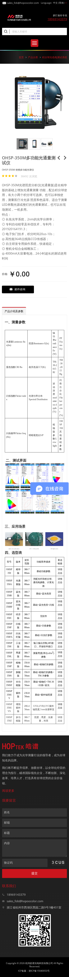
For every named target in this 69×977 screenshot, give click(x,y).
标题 (7, 833)
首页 (21, 57)
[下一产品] (65, 159)
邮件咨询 (20, 289)
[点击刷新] (58, 863)
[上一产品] (59, 159)
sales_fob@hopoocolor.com (23, 2)
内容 (7, 843)
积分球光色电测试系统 (54, 57)
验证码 (8, 862)
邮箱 (7, 822)
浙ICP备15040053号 (39, 970)
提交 (34, 873)
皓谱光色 (19, 17)
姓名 (7, 812)
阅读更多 (8, 790)
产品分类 (33, 57)
